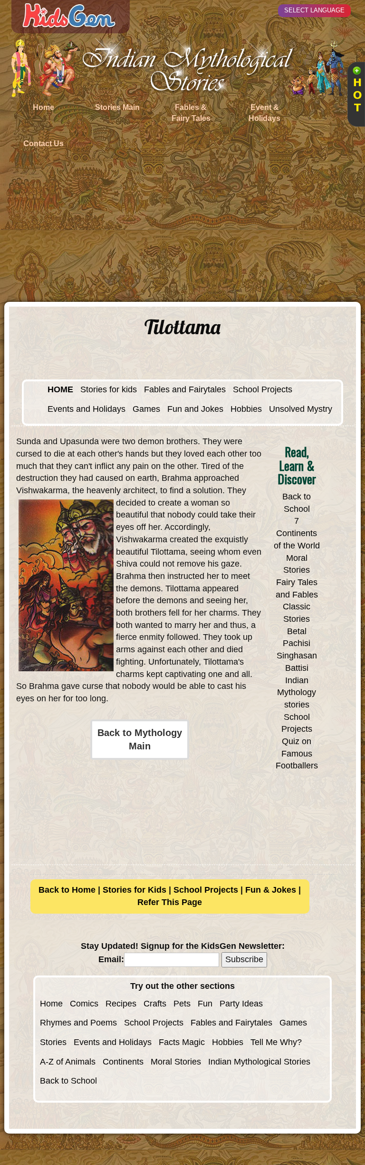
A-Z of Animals (68, 1061)
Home (51, 1003)
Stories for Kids (134, 890)
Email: (111, 959)
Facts (169, 1042)
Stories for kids (108, 389)
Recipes (121, 1003)
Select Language (314, 10)
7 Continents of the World (297, 533)
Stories (53, 1042)
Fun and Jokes (195, 409)
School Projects (262, 389)
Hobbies (246, 409)
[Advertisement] (182, 230)
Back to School (68, 1080)
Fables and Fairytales (185, 389)
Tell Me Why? (276, 1042)
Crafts (155, 1003)
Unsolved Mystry (300, 409)
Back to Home (67, 890)
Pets (182, 1003)
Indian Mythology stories (296, 692)
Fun (205, 1003)
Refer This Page (169, 902)
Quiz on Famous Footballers (297, 753)
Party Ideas (241, 1003)
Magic (193, 1042)
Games (146, 409)
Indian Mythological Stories (259, 1061)
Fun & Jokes (270, 890)
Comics (84, 1003)
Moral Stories (176, 1061)
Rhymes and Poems (78, 1022)
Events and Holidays (86, 409)
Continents (123, 1061)
